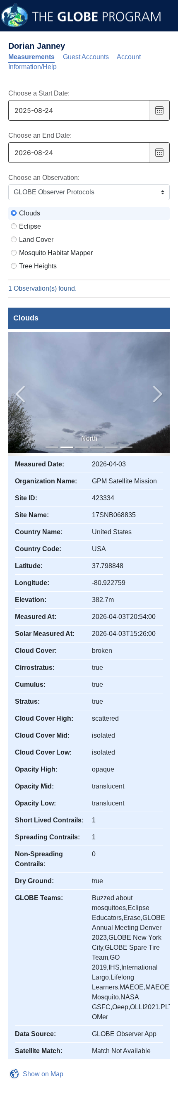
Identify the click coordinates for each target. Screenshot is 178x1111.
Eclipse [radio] (30, 226)
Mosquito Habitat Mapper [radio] (56, 252)
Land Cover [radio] (36, 239)
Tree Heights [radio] (38, 266)
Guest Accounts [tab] (86, 56)
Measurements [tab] (31, 56)
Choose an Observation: (43, 177)
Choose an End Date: (40, 135)
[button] (158, 394)
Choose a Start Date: (39, 93)
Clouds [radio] (29, 213)
